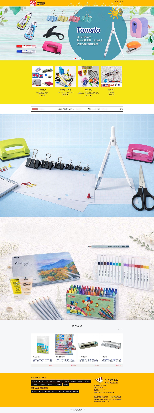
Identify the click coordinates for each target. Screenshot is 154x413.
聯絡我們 (120, 5)
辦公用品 (34, 381)
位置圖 (41, 391)
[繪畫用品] (88, 76)
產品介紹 (79, 5)
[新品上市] (111, 76)
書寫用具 (59, 381)
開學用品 (49, 384)
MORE (42, 95)
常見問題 (112, 5)
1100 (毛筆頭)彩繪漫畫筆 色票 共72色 (54, 109)
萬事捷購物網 (111, 109)
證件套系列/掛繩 (43, 381)
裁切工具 (87, 381)
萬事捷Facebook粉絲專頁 (82, 109)
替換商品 (73, 381)
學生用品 (66, 381)
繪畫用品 (80, 381)
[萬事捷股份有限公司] (38, 3)
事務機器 (52, 381)
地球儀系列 (42, 384)
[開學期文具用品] (65, 76)
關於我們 (71, 5)
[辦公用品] (42, 76)
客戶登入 (117, 1)
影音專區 (95, 5)
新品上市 (66, 384)
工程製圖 (34, 384)
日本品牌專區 (57, 384)
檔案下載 (104, 5)
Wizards (79, 410)
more (42, 350)
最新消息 (87, 5)
